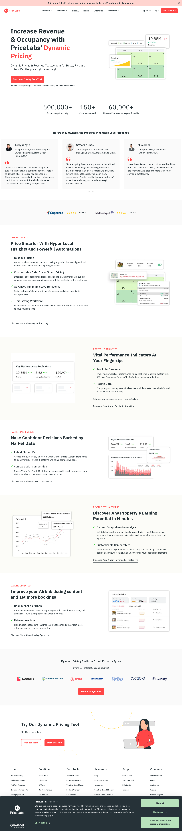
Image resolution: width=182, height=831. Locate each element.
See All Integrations (91, 691)
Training (125, 790)
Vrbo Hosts (43, 780)
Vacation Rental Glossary (104, 790)
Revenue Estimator (73, 780)
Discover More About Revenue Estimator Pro (115, 560)
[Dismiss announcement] (178, 3)
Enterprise (98, 11)
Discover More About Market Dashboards (31, 481)
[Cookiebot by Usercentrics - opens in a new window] (17, 826)
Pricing (75, 11)
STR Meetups (71, 795)
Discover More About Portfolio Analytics (113, 406)
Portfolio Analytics (18, 785)
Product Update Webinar (103, 795)
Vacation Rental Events (75, 785)
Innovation (98, 785)
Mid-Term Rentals (45, 790)
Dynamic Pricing (17, 775)
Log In (156, 10)
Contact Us (154, 785)
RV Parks (42, 785)
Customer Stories (101, 780)
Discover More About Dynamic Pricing (29, 323)
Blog (96, 775)
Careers (153, 790)
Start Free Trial (169, 10)
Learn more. (128, 3)
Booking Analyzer (73, 790)
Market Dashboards (18, 780)
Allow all (160, 803)
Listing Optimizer (17, 795)
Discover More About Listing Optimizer (30, 635)
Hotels (86, 11)
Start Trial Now (54, 742)
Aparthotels (43, 795)
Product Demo (31, 742)
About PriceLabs (156, 775)
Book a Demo (127, 775)
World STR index (72, 775)
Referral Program (156, 795)
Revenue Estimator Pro (19, 790)
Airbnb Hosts (43, 775)
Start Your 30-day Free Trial (27, 79)
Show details (41, 823)
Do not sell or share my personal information (160, 822)
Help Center (126, 785)
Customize (158, 812)
